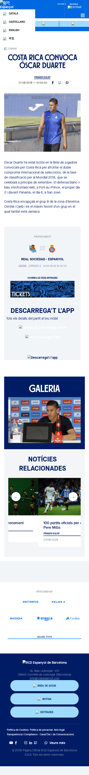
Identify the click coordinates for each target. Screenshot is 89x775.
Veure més (57, 742)
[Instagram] (25, 742)
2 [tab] (48, 446)
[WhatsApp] (67, 82)
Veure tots (44, 637)
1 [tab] (41, 446)
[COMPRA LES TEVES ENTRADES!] (42, 288)
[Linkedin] (30, 742)
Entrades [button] (46, 712)
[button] (44, 24)
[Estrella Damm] (44, 618)
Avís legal (59, 730)
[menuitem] (75, 6)
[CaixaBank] (72, 618)
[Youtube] (11, 742)
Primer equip (42, 77)
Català (13, 13)
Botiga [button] (46, 699)
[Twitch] (35, 742)
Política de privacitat (41, 730)
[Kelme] (62, 4)
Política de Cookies (18, 730)
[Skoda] (16, 618)
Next (73, 496)
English (14, 30)
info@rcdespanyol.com (44, 678)
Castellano (17, 22)
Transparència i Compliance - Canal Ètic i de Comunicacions (40, 734)
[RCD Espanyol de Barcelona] (7, 8)
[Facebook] (16, 742)
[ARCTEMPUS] (30, 602)
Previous (15, 496)
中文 (11, 38)
